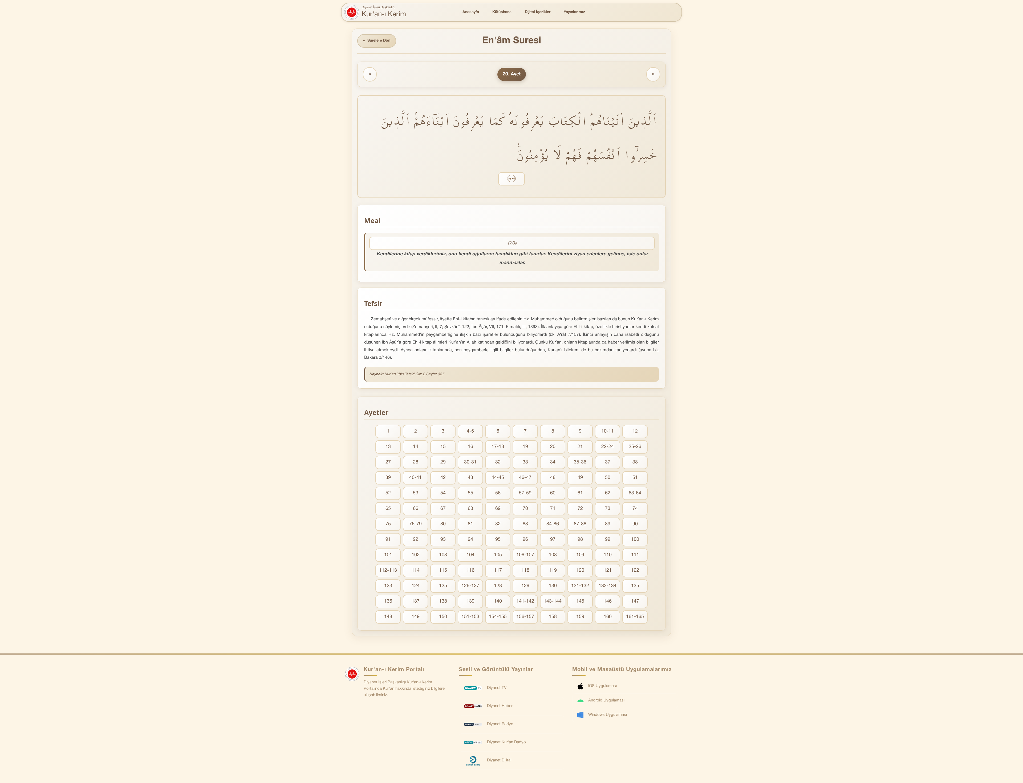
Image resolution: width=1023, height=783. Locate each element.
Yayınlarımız (574, 12)
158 (553, 617)
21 (580, 447)
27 (388, 462)
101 (388, 555)
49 (580, 477)
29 (443, 462)
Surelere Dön (376, 41)
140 (498, 601)
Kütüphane (502, 12)
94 (470, 539)
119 (553, 570)
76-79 (415, 524)
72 (580, 508)
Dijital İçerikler (537, 12)
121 (608, 570)
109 (580, 555)
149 (416, 617)
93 (443, 539)
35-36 (580, 462)
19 (525, 447)
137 (416, 601)
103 (443, 555)
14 (415, 447)
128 (498, 586)
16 (470, 447)
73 (607, 508)
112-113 (388, 570)
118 (525, 570)
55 (470, 493)
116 (470, 570)
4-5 (470, 431)
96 (525, 539)
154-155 (498, 617)
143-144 (553, 601)
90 (635, 524)
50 (607, 477)
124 (416, 586)
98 (580, 539)
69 (498, 508)
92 (415, 539)
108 (553, 555)
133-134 (607, 586)
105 (498, 555)
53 (415, 493)
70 (525, 508)
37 (607, 462)
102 (416, 555)
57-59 (525, 493)
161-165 (635, 617)
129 (525, 586)
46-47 (525, 477)
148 (388, 617)
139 (470, 601)
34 (552, 462)
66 (415, 508)
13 (388, 447)
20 (552, 447)
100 (635, 539)
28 (415, 462)
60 (552, 493)
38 (635, 462)
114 (416, 570)
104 (470, 555)
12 (635, 431)
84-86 (552, 524)
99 (607, 539)
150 (443, 617)
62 (607, 493)
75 (388, 524)
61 (580, 493)
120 (580, 570)
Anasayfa (470, 12)
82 (498, 524)
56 (498, 493)
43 (470, 477)
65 (388, 508)
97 (552, 539)
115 (443, 570)
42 (443, 477)
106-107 (525, 555)
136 (388, 601)
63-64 (635, 493)
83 (525, 524)
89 (607, 524)
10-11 (607, 431)
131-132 (580, 586)
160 (608, 617)
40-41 (415, 477)
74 (635, 508)
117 (498, 570)
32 (498, 462)
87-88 (580, 524)
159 (580, 617)
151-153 (470, 617)
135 (635, 586)
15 (443, 447)
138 (443, 601)
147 (635, 601)
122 (635, 570)
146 (608, 601)
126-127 (470, 586)
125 (443, 586)
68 (470, 508)
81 (470, 524)
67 (443, 508)
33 (525, 462)
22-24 (607, 447)
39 (388, 477)
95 (498, 539)
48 (552, 477)
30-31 (470, 462)
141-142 (525, 601)
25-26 (635, 447)
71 (552, 508)
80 (443, 524)
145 (580, 601)
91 (388, 539)
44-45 (498, 477)
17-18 (498, 447)
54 (443, 493)
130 (553, 586)
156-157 (525, 617)
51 (635, 477)
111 (635, 555)
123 (388, 586)
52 (388, 493)
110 (608, 555)
